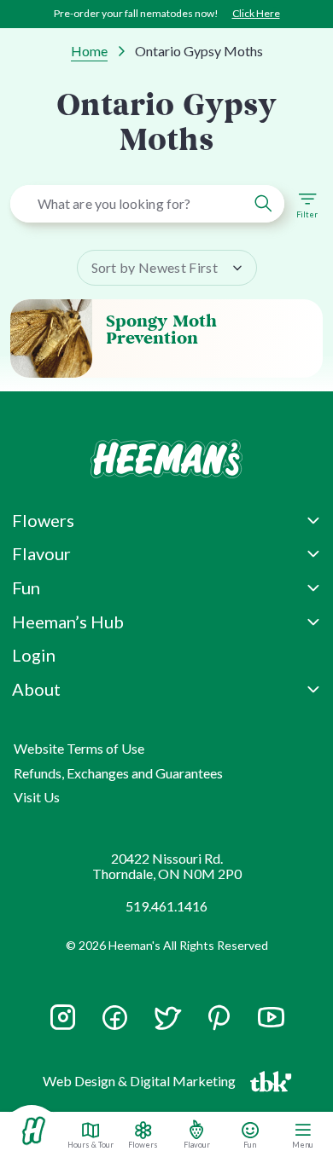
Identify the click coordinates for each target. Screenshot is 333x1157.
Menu (302, 1144)
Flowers (143, 1144)
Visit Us (37, 797)
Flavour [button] (41, 553)
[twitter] (167, 1025)
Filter (307, 214)
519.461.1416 (166, 906)
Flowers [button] (43, 520)
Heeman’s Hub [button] (68, 621)
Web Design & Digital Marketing (142, 1084)
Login (34, 655)
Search (263, 204)
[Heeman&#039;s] (33, 1131)
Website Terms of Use (79, 748)
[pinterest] (219, 1017)
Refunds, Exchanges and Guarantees (118, 773)
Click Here (256, 13)
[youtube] (271, 1025)
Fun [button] (26, 587)
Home (89, 51)
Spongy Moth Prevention (161, 330)
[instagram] (63, 1025)
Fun (249, 1144)
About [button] (36, 689)
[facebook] (115, 1017)
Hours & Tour (90, 1144)
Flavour (197, 1144)
